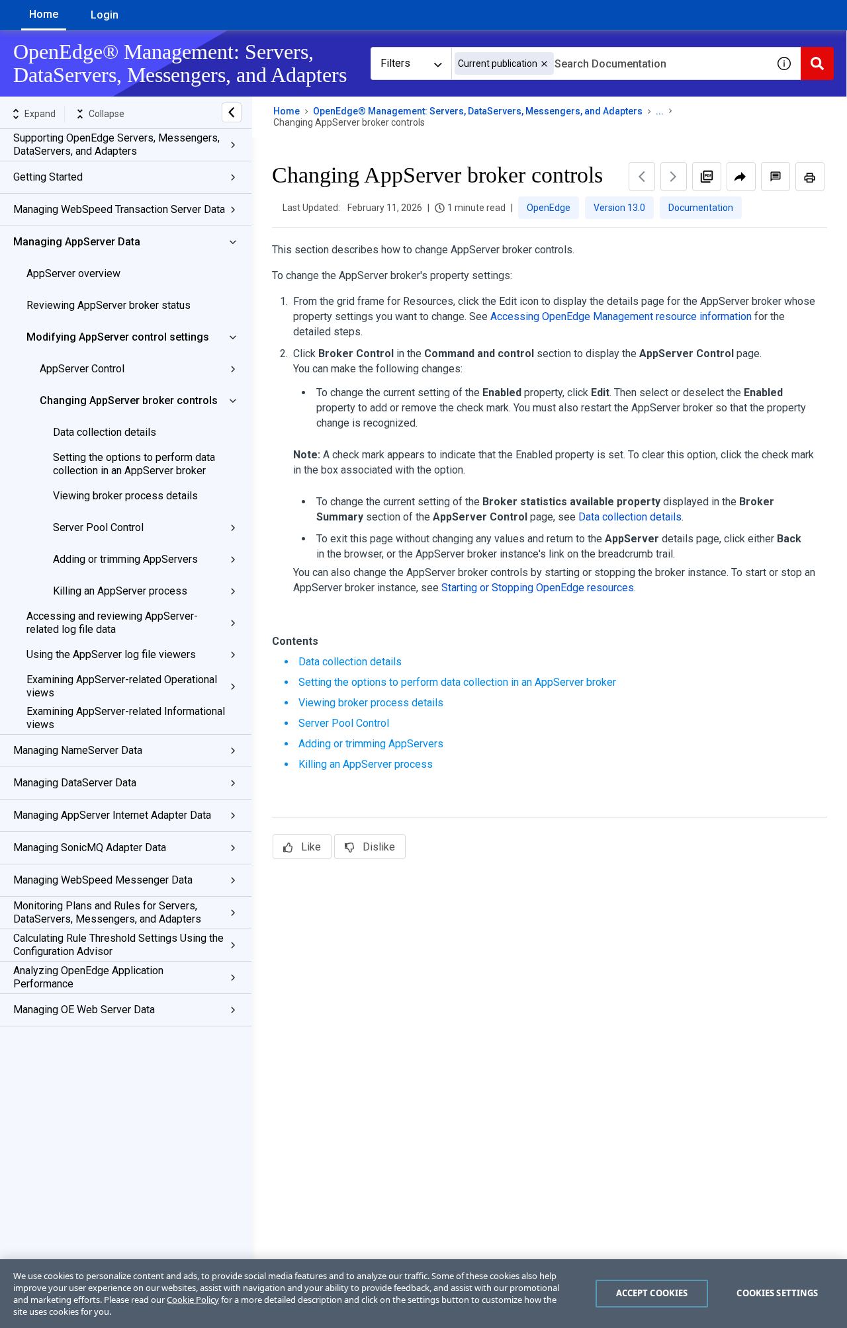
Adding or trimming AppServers (125, 559)
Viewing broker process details (125, 495)
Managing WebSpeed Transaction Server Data (119, 209)
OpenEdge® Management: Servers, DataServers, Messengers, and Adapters (478, 111)
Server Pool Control (98, 527)
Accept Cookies (652, 1293)
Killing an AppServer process (120, 591)
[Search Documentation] (817, 63)
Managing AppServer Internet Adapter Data (112, 815)
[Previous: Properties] (642, 176)
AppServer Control (82, 368)
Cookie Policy (193, 1300)
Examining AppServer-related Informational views (125, 718)
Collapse (106, 113)
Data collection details (104, 432)
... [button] (660, 111)
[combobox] (609, 63)
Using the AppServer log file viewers (111, 654)
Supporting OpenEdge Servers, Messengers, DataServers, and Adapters (116, 144)
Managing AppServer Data (76, 241)
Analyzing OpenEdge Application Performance (88, 977)
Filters (395, 63)
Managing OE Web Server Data (84, 1009)
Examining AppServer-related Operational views (121, 686)
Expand (40, 113)
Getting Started (48, 177)
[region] (423, 1293)
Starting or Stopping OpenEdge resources (537, 587)
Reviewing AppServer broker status (108, 305)
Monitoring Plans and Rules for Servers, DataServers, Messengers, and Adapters (107, 912)
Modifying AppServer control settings (117, 337)
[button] (544, 64)
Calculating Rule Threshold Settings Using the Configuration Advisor (118, 945)
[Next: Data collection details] (674, 176)
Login (104, 15)
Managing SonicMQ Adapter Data (89, 847)
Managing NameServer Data (77, 750)
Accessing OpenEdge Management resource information (621, 316)
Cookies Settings (777, 1293)
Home (43, 14)
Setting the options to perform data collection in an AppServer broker (134, 464)
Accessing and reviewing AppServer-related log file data (112, 623)
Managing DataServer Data (74, 782)
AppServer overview (73, 273)
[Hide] (232, 112)
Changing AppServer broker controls (129, 400)
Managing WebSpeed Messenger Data (103, 880)
